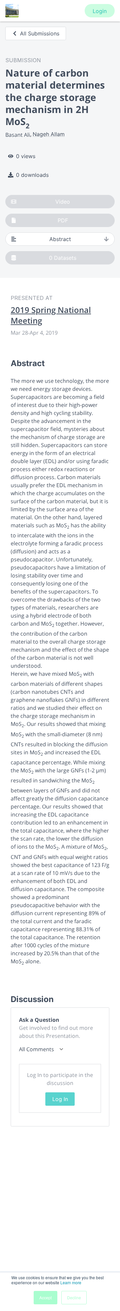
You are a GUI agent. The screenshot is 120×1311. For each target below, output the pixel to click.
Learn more (70, 1282)
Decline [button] (74, 1297)
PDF (63, 220)
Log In (60, 1099)
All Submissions (39, 33)
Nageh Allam (49, 134)
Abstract (60, 239)
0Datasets (62, 257)
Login (100, 11)
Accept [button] (45, 1297)
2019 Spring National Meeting (51, 315)
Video (62, 201)
